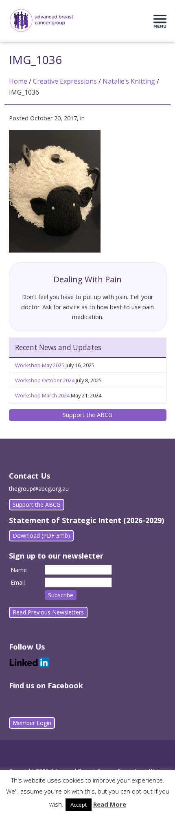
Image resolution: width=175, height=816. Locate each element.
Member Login (32, 723)
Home (18, 81)
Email (18, 582)
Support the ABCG (87, 415)
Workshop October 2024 (44, 380)
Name (19, 570)
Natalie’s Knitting (129, 81)
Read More (109, 804)
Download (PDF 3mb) (41, 535)
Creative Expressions (65, 81)
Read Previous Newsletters (48, 612)
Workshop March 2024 (42, 395)
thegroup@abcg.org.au (39, 488)
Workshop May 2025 (39, 365)
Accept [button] (78, 804)
